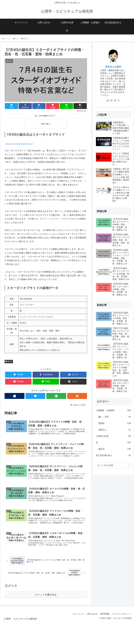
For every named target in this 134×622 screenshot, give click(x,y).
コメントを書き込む (46, 594)
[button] (128, 465)
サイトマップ (78, 614)
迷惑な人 (114, 430)
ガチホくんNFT (113, 66)
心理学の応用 (113, 436)
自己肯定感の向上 (113, 455)
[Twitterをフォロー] (35, 396)
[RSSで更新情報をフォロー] (77, 396)
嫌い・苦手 (114, 417)
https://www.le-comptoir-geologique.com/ (18, 143)
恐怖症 (114, 423)
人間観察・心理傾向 (113, 410)
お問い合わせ (91, 614)
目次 (43, 124)
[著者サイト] (14, 396)
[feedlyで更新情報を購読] (56, 396)
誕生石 (9, 361)
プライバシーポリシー (121, 614)
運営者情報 (104, 614)
